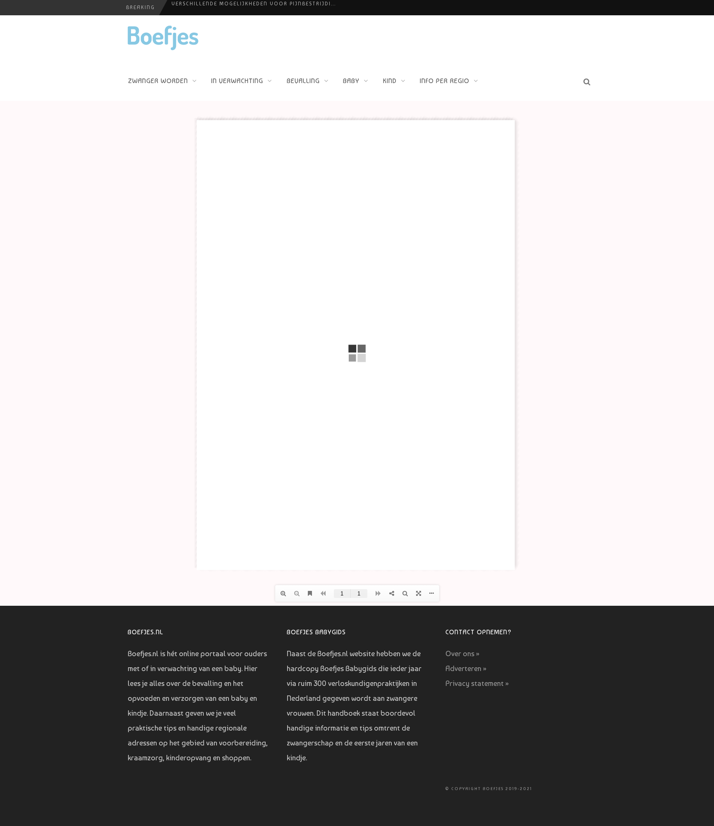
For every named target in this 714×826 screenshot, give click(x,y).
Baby (351, 81)
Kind (390, 81)
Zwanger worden (158, 81)
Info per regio (444, 81)
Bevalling (303, 81)
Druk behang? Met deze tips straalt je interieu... (251, 8)
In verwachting (237, 81)
